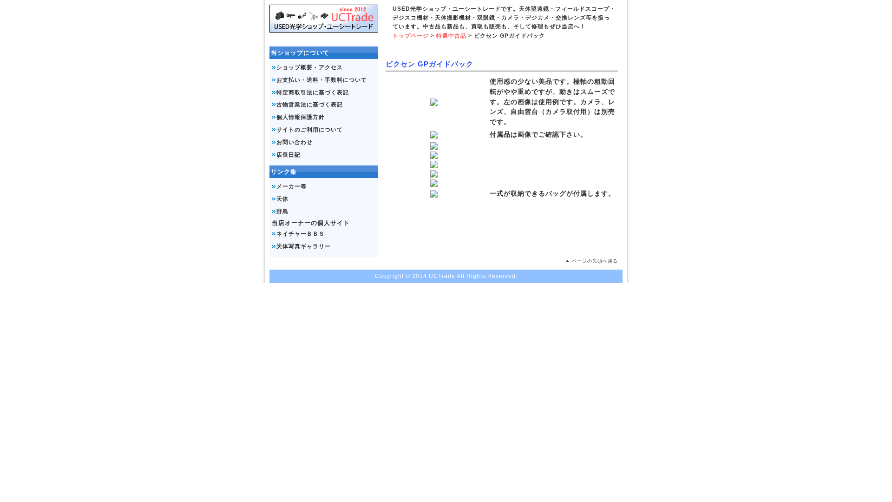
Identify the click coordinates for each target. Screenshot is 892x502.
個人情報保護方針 (300, 117)
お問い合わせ (294, 142)
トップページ (411, 36)
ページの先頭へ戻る (595, 261)
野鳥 (282, 211)
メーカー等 (291, 186)
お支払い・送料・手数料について (321, 80)
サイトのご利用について (309, 129)
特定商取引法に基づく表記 (312, 92)
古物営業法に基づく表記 (309, 104)
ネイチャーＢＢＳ (300, 234)
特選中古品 (451, 36)
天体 (282, 199)
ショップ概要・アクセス (309, 67)
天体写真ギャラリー (303, 246)
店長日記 (288, 155)
